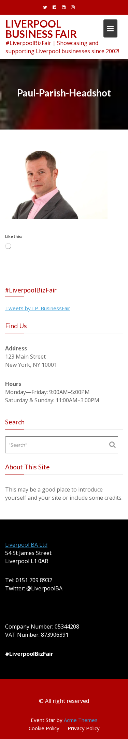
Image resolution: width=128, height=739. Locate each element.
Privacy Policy (84, 728)
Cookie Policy (44, 728)
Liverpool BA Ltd (26, 544)
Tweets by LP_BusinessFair (37, 308)
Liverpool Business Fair (41, 28)
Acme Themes (81, 720)
